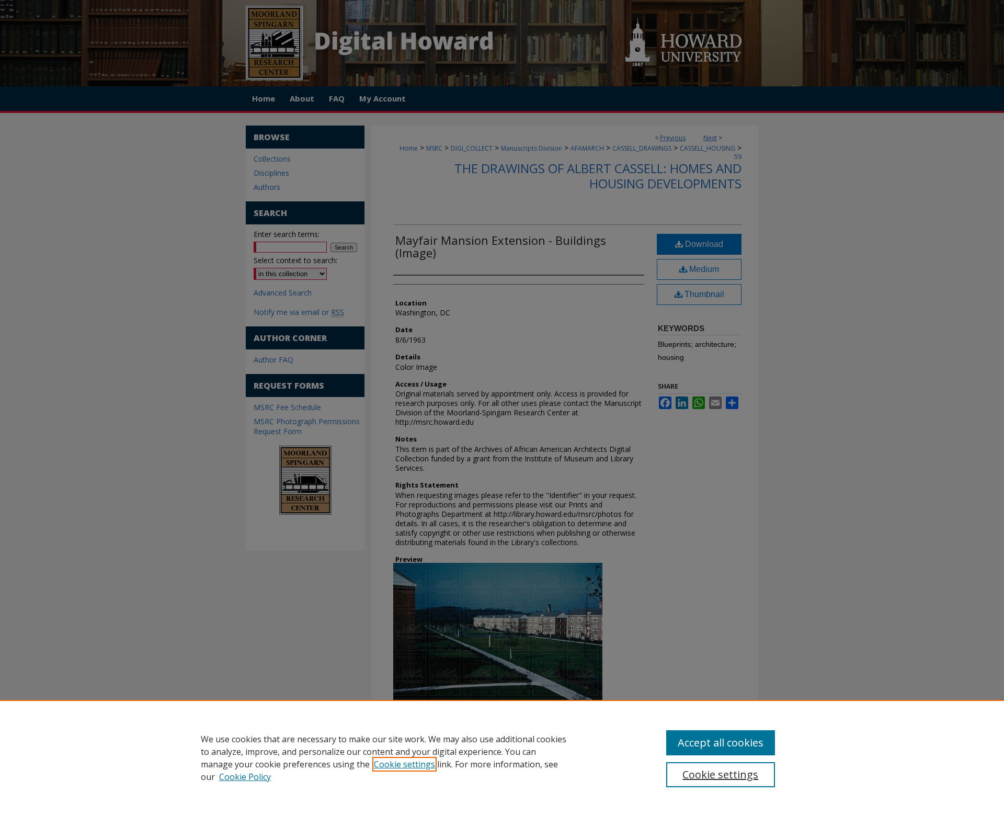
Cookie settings (404, 764)
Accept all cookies (720, 742)
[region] (502, 757)
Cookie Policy (245, 777)
